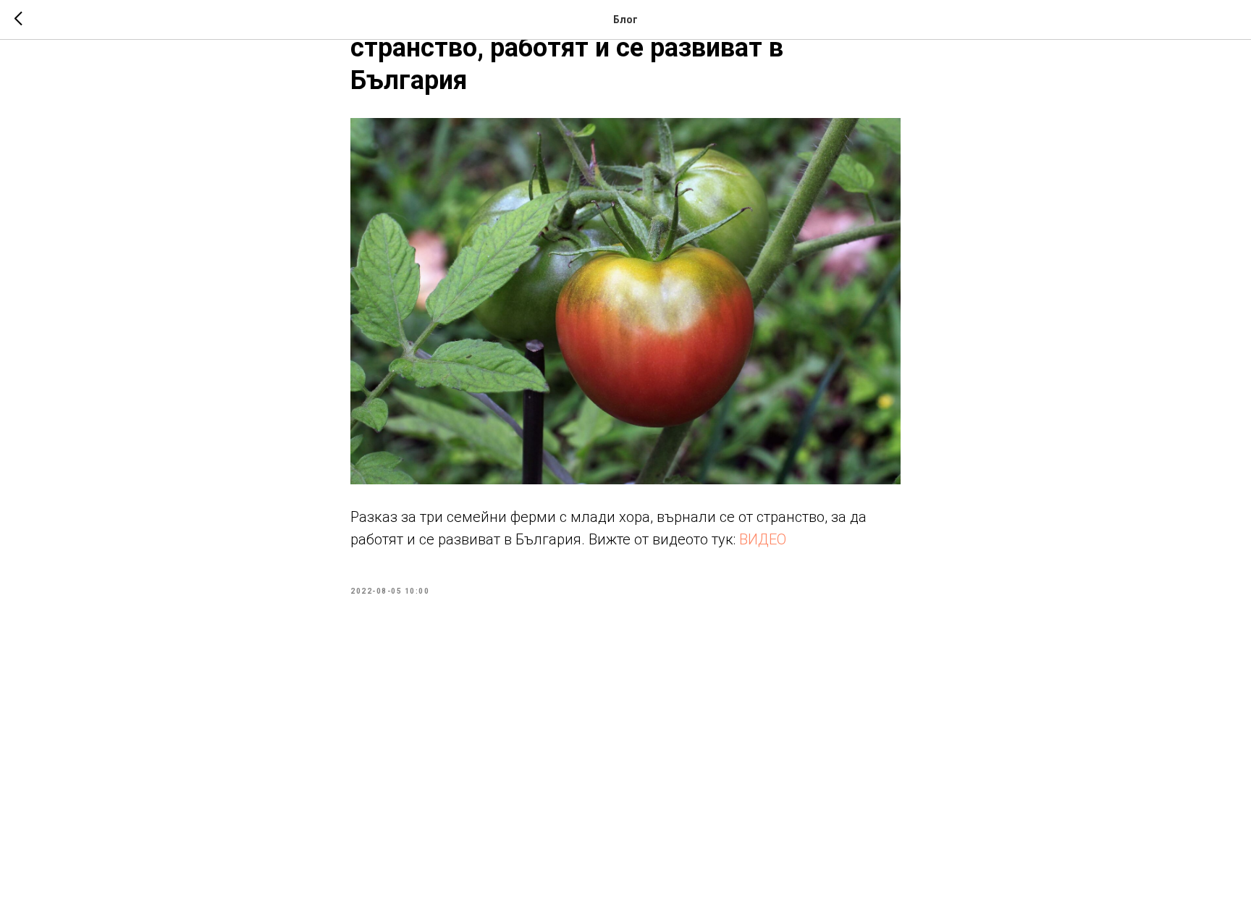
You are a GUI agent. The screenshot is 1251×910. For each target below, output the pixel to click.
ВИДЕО (762, 539)
